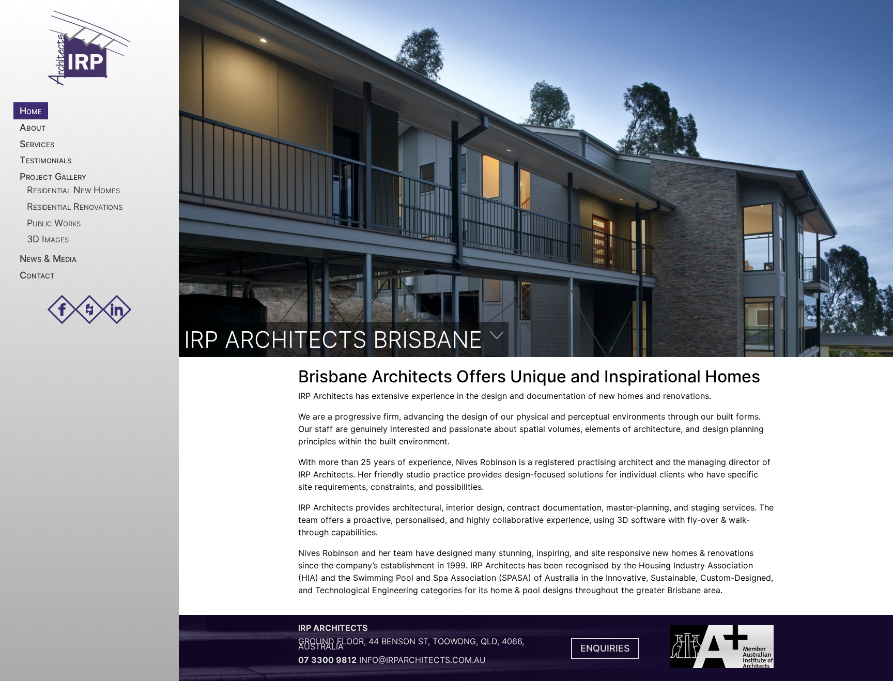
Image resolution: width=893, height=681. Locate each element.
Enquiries (605, 648)
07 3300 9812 (327, 660)
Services (37, 143)
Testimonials (45, 159)
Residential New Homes (73, 189)
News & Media (48, 258)
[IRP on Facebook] (62, 309)
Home (31, 110)
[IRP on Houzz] (89, 309)
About (32, 127)
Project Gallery (53, 176)
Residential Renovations (74, 206)
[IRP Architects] (89, 48)
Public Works (54, 223)
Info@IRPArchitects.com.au (422, 660)
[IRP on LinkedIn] (117, 309)
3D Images (48, 239)
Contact (37, 275)
